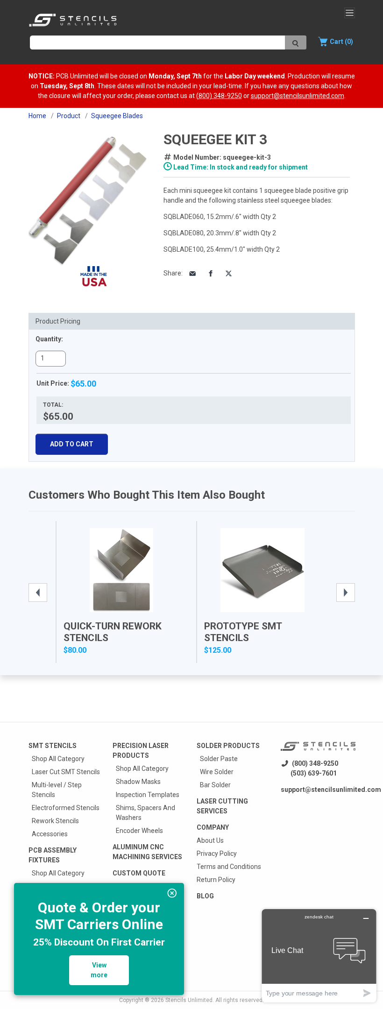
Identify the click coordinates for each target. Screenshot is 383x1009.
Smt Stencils (52, 745)
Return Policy (216, 879)
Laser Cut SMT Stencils (66, 772)
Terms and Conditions (229, 866)
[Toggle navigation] (349, 12)
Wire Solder (217, 772)
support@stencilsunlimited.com (297, 95)
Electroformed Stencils (65, 807)
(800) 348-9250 (219, 95)
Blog (205, 896)
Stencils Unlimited (189, 1000)
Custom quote (139, 873)
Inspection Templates (147, 794)
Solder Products (228, 745)
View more (99, 970)
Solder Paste (219, 758)
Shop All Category (58, 758)
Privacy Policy (217, 853)
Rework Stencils (55, 821)
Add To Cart (71, 444)
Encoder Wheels (139, 830)
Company (213, 827)
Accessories (50, 834)
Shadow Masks (138, 781)
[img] (172, 893)
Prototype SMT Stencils (243, 632)
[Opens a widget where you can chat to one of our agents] (319, 955)
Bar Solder (215, 785)
